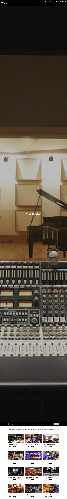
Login (65, 5)
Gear (37, 2)
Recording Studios (32, 2)
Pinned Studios (5, 5)
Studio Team (61, 2)
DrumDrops (51, 2)
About (64, 2)
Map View (56, 424)
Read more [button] (10, 446)
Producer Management (44, 2)
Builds (39, 2)
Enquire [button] (14, 446)
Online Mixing (55, 2)
